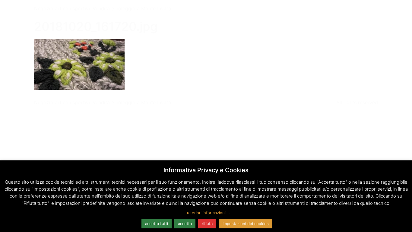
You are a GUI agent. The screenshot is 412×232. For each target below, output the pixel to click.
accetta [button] (185, 223)
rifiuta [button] (207, 223)
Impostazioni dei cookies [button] (246, 223)
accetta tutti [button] (156, 223)
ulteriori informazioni (206, 212)
